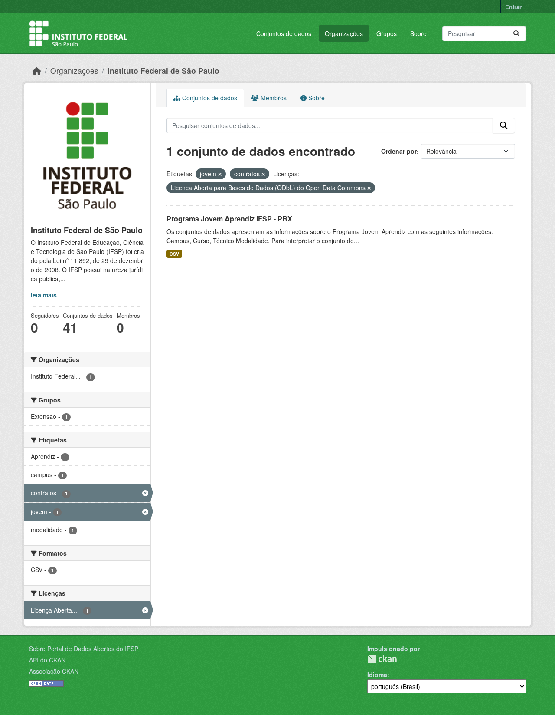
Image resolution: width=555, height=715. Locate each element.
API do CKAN (47, 660)
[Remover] (220, 174)
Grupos (386, 33)
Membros (273, 97)
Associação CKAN (53, 671)
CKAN (382, 658)
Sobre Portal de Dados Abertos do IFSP (83, 648)
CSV (174, 253)
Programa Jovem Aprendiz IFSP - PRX (229, 219)
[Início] (37, 70)
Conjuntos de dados (283, 33)
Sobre (418, 33)
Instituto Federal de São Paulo (163, 70)
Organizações (344, 33)
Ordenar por (399, 151)
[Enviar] (516, 33)
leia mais (44, 294)
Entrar (513, 7)
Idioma (377, 674)
